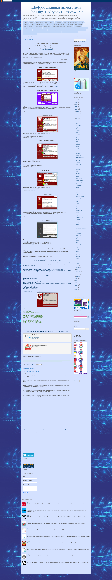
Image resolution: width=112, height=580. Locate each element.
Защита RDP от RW (81, 30)
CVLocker (78, 203)
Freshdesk (78, 128)
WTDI (77, 208)
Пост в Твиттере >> (27, 279)
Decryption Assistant (80, 196)
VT (33, 111)
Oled (77, 221)
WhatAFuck (78, 189)
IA (37, 291)
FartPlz (77, 139)
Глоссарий (81, 22)
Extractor (78, 130)
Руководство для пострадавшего (58, 24)
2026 (76, 292)
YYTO (77, 240)
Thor (77, 213)
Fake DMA (78, 219)
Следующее (26, 429)
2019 (76, 280)
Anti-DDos (78, 153)
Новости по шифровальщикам (41, 22)
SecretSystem (79, 178)
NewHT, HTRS (79, 155)
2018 (76, 278)
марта (77, 114)
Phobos (28, 508)
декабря (78, 276)
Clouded (78, 150)
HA (33, 190)
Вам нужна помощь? (28, 28)
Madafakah (78, 222)
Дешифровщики (47, 26)
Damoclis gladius (79, 198)
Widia (77, 201)
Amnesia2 (78, 256)
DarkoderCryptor (79, 182)
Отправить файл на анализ (70, 28)
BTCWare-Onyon (79, 180)
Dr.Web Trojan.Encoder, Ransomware (70, 22)
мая (77, 118)
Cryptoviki (78, 173)
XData (77, 187)
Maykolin (78, 132)
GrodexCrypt (78, 254)
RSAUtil (28, 515)
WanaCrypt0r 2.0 (79, 174)
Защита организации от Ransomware (55, 30)
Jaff (77, 171)
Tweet (41, 336)
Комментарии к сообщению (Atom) (50, 432)
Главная (25, 22)
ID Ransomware (58, 22)
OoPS (77, 258)
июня (77, 265)
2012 (76, 100)
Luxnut (77, 263)
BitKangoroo (78, 164)
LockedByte (78, 233)
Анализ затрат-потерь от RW (70, 30)
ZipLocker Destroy (80, 157)
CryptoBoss (78, 125)
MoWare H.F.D (79, 210)
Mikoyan (78, 121)
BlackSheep (78, 244)
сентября (78, 271)
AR (35, 291)
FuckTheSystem (79, 135)
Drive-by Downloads (27, 30)
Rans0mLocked (79, 151)
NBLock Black (30, 561)
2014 (76, 104)
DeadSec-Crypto (79, 120)
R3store (77, 247)
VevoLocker (78, 231)
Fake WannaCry (79, 185)
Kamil (77, 242)
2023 (76, 287)
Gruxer (77, 166)
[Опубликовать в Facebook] (40, 364)
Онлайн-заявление (39, 24)
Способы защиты (69, 24)
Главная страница (47, 429)
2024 (76, 289)
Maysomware (79, 190)
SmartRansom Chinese (81, 228)
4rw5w (77, 212)
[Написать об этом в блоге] (38, 364)
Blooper (77, 251)
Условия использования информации (56, 28)
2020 (76, 282)
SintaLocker (78, 238)
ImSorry (77, 245)
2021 (76, 284)
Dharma (28, 541)
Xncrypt (77, 137)
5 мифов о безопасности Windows (40, 30)
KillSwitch (78, 261)
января (78, 111)
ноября (78, 274)
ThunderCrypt (79, 158)
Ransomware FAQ (39, 26)
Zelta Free (78, 176)
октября (78, 272)
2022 (76, 285)
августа (78, 269)
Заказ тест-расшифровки (82, 28)
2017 (76, 109)
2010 (76, 99)
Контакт (45, 28)
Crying (77, 226)
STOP (28, 502)
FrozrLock (78, 134)
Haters (77, 146)
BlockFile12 (78, 169)
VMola (77, 199)
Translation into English (47, 49)
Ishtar (28, 528)
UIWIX (77, 167)
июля (77, 267)
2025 (76, 291)
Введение (31, 22)
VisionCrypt (78, 192)
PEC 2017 (78, 144)
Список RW (51, 22)
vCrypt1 (77, 143)
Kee (77, 183)
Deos (77, 206)
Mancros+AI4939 (79, 217)
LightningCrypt (79, 215)
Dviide (77, 229)
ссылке (56, 86)
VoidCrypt (29, 521)
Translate (83, 41)
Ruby (77, 123)
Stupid (77, 127)
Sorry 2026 (29, 548)
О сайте (32, 24)
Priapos (77, 205)
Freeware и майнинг (37, 28)
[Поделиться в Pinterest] (41, 364)
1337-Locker (78, 235)
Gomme (77, 252)
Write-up (34, 338)
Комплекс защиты (78, 24)
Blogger (68, 570)
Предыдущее (68, 429)
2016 (76, 108)
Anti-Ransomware (78, 26)
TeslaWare (78, 249)
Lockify (77, 141)
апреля (78, 116)
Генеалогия (26, 24)
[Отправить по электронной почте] (36, 364)
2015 (76, 106)
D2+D (77, 194)
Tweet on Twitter (35, 336)
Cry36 (77, 148)
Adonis (77, 224)
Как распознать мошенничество (30, 33)
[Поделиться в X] (39, 364)
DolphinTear (78, 237)
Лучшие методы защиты (28, 26)
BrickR (77, 260)
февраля (78, 113)
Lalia (28, 554)
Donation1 (78, 162)
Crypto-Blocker (79, 160)
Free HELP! (48, 24)
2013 (76, 102)
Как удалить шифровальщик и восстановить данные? (62, 26)
